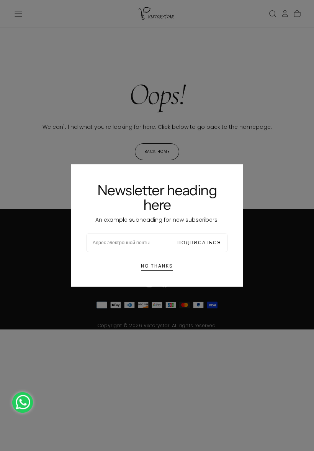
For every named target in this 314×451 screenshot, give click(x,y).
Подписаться (199, 242)
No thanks (157, 266)
